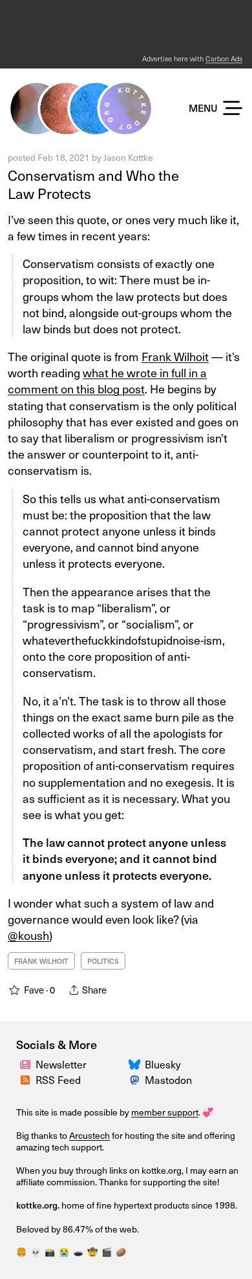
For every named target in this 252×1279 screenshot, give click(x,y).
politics (103, 960)
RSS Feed (58, 1079)
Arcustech (89, 1135)
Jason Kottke (128, 157)
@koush (28, 935)
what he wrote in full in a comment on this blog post (107, 380)
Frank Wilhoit (175, 356)
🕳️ (78, 1251)
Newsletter (61, 1064)
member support (164, 1112)
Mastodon (168, 1079)
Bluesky (163, 1064)
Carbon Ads (223, 58)
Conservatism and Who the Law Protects (93, 184)
